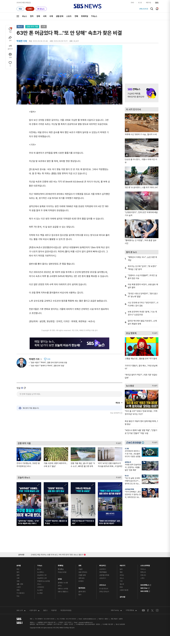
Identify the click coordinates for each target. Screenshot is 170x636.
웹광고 (45, 610)
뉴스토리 (40, 590)
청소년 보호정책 (120, 624)
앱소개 (122, 584)
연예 (76, 16)
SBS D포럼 (144, 591)
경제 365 (82, 578)
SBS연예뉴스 (144, 584)
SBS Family (116, 610)
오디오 (60, 578)
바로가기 (122, 565)
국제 (51, 16)
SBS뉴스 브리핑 (63, 589)
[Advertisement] (69, 427)
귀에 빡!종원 (103, 572)
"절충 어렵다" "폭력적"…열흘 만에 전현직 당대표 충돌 (48, 363)
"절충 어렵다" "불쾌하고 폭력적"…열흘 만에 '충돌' (47, 366)
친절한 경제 (82, 575)
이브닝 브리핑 (62, 572)
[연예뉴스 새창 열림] (141, 93)
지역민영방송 (131, 610)
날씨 (121, 569)
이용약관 (54, 610)
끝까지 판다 (82, 592)
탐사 (80, 595)
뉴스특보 (40, 593)
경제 (38, 16)
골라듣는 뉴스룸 (63, 583)
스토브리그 (102, 578)
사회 (44, 16)
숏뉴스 (122, 578)
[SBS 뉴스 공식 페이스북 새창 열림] (148, 610)
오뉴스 (39, 584)
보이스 (60, 586)
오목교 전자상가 (104, 592)
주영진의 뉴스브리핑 (43, 581)
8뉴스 (24, 16)
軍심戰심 (61, 569)
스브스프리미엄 (145, 565)
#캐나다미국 (144, 9)
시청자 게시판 (124, 590)
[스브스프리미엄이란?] (143, 442)
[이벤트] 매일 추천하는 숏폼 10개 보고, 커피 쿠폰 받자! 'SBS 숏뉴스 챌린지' (57, 554)
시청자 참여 (34, 610)
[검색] (151, 8)
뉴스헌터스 (40, 572)
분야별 (19, 565)
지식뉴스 (143, 569)
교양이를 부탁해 (129, 489)
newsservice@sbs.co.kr (86, 622)
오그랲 (127, 448)
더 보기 (118, 442)
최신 (18, 569)
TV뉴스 (94, 16)
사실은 (81, 569)
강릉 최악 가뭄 (32, 26)
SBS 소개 (21, 610)
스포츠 (69, 16)
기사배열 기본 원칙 (107, 624)
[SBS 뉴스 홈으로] (87, 6)
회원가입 (148, 2)
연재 (80, 565)
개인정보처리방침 (65, 610)
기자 (121, 581)
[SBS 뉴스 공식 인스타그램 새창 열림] (157, 610)
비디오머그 (102, 565)
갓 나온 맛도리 (103, 589)
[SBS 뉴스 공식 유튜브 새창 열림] (143, 610)
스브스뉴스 (102, 584)
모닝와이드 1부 (41, 575)
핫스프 (127, 476)
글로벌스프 (128, 462)
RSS (121, 587)
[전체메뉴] (17, 16)
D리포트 (81, 581)
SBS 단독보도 (83, 572)
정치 (31, 16)
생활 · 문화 (20, 584)
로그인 (140, 2)
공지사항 (122, 597)
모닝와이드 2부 (42, 578)
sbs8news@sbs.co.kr (89, 619)
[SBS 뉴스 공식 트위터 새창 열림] (152, 610)
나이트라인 (40, 587)
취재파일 (84, 16)
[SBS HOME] (156, 2)
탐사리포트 (82, 587)
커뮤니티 (143, 575)
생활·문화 (59, 16)
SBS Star (144, 587)
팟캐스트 (143, 572)
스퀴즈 (142, 578)
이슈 (18, 596)
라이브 (122, 575)
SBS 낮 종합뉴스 (63, 592)
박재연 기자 (34, 359)
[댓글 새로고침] (25, 388)
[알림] (157, 9)
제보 (121, 572)
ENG (132, 2)
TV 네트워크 (20, 593)
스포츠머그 (102, 569)
